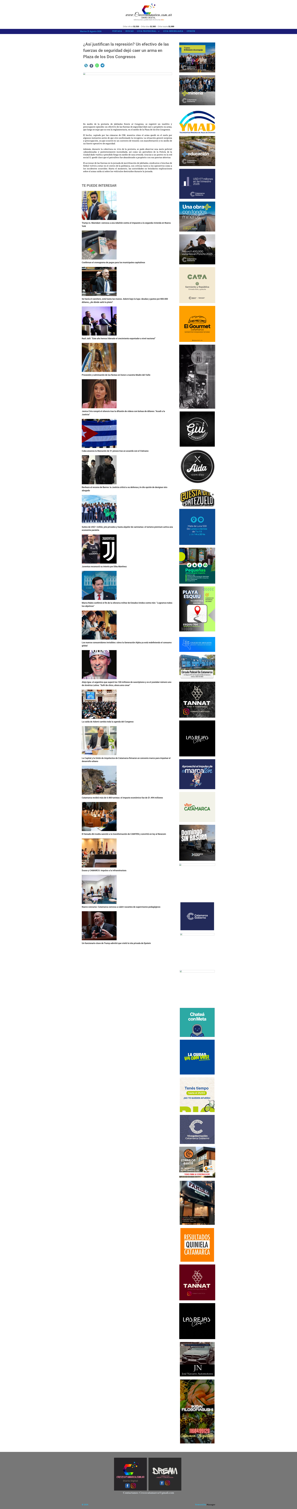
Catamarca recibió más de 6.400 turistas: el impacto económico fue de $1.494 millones (122, 797)
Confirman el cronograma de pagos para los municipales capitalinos (113, 262)
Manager (211, 1505)
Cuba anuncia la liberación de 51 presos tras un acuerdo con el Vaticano (115, 451)
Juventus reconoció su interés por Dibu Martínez (104, 566)
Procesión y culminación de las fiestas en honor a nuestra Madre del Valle (116, 375)
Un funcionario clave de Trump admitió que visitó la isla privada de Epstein (116, 943)
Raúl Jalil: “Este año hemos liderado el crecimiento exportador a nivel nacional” (119, 338)
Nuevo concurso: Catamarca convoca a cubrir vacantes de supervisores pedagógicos (121, 907)
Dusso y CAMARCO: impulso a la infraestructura (104, 870)
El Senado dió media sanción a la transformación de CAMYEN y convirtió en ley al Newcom (124, 834)
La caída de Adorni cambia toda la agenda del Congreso (108, 721)
